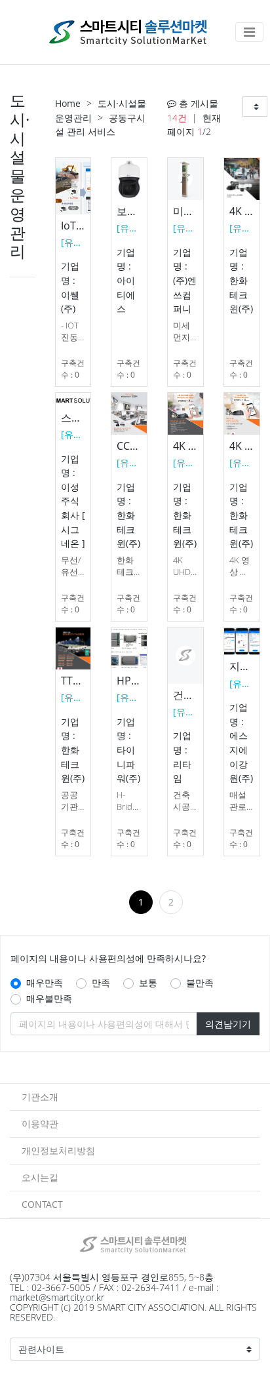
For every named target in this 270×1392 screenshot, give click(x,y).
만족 (101, 982)
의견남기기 (228, 1024)
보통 (148, 982)
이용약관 (40, 1123)
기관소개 (40, 1096)
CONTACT (42, 1204)
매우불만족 (49, 998)
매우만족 (44, 982)
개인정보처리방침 (58, 1150)
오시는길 (40, 1177)
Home (68, 103)
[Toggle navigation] (249, 32)
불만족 (200, 982)
